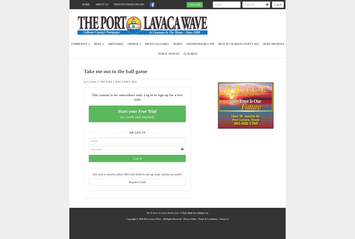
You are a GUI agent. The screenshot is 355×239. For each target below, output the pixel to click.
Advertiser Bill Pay (200, 44)
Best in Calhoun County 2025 (239, 44)
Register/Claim (137, 182)
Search (191, 53)
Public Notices (169, 53)
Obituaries (116, 44)
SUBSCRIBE (195, 5)
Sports (177, 44)
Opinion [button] (133, 44)
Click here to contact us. (195, 212)
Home (86, 4)
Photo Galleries (157, 44)
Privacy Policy (190, 219)
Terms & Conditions (208, 219)
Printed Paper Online (129, 4)
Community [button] (79, 44)
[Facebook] (152, 4)
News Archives (273, 44)
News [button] (98, 44)
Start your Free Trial (137, 114)
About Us (101, 4)
